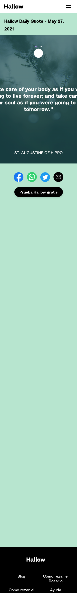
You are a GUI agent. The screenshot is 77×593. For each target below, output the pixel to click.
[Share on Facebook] (19, 177)
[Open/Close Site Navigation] (68, 6)
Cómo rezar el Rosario (55, 578)
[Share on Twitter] (45, 177)
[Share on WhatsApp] (32, 177)
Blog (21, 576)
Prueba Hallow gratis (38, 192)
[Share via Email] (58, 177)
